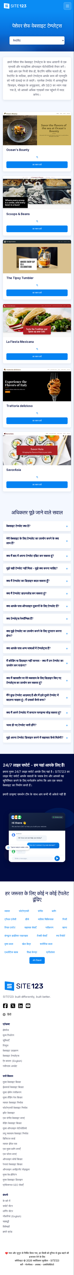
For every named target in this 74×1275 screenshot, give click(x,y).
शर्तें (21, 1264)
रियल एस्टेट (9, 927)
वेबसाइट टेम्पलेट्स (11, 1055)
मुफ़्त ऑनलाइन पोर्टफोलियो (15, 1128)
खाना (64, 927)
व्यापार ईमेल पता (10, 1143)
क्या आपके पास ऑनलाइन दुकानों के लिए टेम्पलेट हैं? (32, 606)
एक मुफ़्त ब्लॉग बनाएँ (12, 1149)
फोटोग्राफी (24, 911)
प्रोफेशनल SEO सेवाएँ (13, 1185)
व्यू (37, 157)
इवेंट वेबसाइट (9, 1112)
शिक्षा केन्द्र (32, 952)
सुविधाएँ (6, 1040)
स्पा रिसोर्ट (60, 935)
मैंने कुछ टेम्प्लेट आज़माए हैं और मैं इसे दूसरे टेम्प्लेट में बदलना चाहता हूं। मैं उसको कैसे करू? (32, 697)
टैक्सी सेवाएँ (42, 935)
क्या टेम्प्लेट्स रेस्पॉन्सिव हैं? (19, 618)
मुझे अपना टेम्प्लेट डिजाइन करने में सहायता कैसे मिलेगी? (34, 737)
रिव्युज (5, 1045)
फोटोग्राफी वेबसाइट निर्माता (15, 1107)
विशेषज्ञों (6, 1226)
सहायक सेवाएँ (30, 927)
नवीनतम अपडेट (10, 1066)
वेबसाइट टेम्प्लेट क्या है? (18, 526)
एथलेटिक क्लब (11, 952)
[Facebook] (6, 1005)
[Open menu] (67, 6)
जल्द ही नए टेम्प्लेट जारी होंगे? (21, 725)
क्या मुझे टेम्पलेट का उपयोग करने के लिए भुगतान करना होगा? (34, 633)
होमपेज (6, 1030)
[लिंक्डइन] (20, 1005)
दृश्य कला (8, 944)
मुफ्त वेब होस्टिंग (10, 1174)
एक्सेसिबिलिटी (48, 1264)
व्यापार (7, 911)
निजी (64, 919)
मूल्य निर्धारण (8, 1035)
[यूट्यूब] (28, 1005)
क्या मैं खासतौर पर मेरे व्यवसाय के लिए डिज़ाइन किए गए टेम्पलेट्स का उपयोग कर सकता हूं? (33, 680)
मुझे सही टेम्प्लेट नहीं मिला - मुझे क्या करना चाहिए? (32, 568)
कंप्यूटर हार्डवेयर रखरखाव (16, 935)
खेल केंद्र (26, 944)
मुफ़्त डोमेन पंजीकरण (12, 1092)
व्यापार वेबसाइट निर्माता (13, 1102)
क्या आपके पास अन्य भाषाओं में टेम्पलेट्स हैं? (28, 648)
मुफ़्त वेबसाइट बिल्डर (12, 1082)
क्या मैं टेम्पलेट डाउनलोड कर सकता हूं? (26, 593)
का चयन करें (37, 164)
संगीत (40, 911)
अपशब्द (38, 1264)
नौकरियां (12, 1216)
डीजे (27, 919)
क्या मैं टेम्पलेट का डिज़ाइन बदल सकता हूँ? (28, 581)
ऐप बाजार (12, 1061)
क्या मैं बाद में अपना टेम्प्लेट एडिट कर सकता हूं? (30, 556)
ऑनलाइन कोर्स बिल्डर (13, 1159)
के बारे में (6, 1200)
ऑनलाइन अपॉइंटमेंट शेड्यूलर (16, 1169)
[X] (12, 1005)
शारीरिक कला (46, 944)
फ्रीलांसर (50, 952)
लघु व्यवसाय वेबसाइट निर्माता (15, 1133)
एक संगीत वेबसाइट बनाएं (14, 1118)
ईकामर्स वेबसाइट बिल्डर (13, 1087)
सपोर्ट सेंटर (8, 1206)
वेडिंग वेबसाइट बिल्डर (12, 1123)
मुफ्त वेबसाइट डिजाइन (13, 1179)
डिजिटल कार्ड (9, 1138)
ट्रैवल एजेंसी (10, 919)
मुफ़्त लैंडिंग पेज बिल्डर (13, 1097)
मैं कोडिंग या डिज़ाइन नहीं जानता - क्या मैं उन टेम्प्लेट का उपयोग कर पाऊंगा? (34, 663)
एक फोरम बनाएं (10, 1154)
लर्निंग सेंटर (8, 1211)
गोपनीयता (29, 1264)
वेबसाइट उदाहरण (10, 1050)
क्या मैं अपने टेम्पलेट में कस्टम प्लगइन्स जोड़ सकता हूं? (33, 712)
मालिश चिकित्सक (46, 919)
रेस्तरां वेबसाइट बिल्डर (13, 1164)
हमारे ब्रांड (7, 1231)
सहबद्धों (6, 1221)
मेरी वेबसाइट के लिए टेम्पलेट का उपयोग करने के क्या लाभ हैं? (32, 541)
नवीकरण (49, 927)
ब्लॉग (54, 911)
